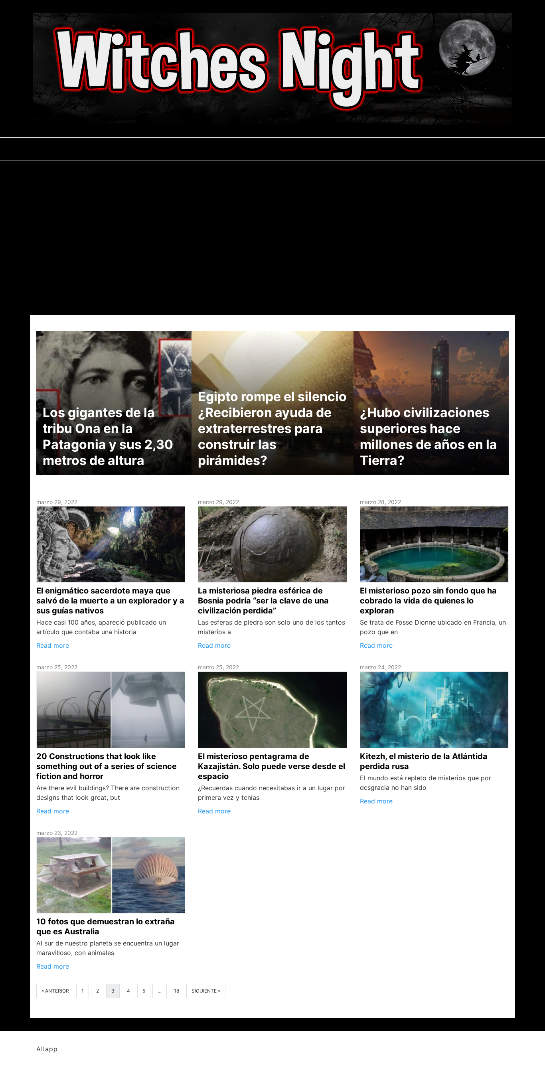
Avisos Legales (460, 149)
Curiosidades (175, 149)
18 (176, 991)
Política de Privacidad (311, 149)
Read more (52, 645)
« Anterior (55, 991)
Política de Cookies (390, 149)
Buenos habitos (236, 149)
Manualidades (117, 149)
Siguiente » (206, 991)
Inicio (71, 149)
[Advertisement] (272, 220)
